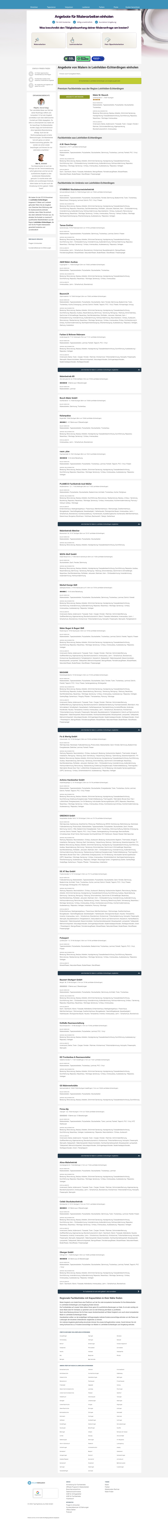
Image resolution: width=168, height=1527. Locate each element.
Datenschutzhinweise (73, 1492)
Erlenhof (90, 1455)
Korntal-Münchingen (93, 1373)
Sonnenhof (91, 1459)
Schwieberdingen (121, 1424)
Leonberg (90, 1389)
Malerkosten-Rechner (112, 1489)
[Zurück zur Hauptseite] (45, 1483)
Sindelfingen (63, 1424)
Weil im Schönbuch (65, 1443)
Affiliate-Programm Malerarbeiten (77, 1487)
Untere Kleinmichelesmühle (67, 1393)
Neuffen (119, 1428)
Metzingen (119, 1400)
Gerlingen (62, 1467)
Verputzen (69, 7)
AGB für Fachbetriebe (73, 1496)
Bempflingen (91, 1428)
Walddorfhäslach (64, 1459)
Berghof (90, 1451)
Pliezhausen (91, 1381)
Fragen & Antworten (35, 243)
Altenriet (90, 1369)
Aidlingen (119, 1408)
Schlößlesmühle (64, 1373)
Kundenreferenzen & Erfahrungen (40, 248)
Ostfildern (62, 1420)
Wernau (119, 1385)
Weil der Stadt (120, 1435)
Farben (102, 7)
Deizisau (90, 1435)
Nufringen (119, 1420)
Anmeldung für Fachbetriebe (76, 1485)
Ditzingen (90, 1412)
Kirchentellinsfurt (92, 1447)
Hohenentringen (121, 1455)
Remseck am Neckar (122, 1432)
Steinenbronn (63, 1381)
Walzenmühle (63, 1377)
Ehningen (90, 1408)
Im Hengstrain (120, 1439)
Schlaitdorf (62, 1451)
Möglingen (119, 1404)
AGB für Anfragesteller (73, 1494)
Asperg (118, 1447)
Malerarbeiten (131, 1302)
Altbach (90, 1432)
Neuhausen (63, 1428)
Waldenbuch (63, 1396)
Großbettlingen (92, 1420)
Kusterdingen (120, 1467)
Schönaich (62, 1416)
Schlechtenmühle (64, 1369)
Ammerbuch (120, 1459)
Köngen (90, 1404)
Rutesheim (91, 1463)
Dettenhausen (63, 1439)
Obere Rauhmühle (64, 1408)
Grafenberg (119, 1373)
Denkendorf (63, 1463)
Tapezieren (51, 7)
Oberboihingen (92, 1424)
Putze (116, 7)
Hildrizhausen (91, 1396)
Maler (107, 1485)
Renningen (91, 1439)
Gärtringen (119, 1377)
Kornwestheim (120, 1369)
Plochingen (120, 1389)
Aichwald (90, 1471)
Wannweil (119, 1416)
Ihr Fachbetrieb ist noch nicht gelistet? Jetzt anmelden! (99, 1291)
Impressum (70, 1499)
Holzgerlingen (63, 1455)
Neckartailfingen (64, 1471)
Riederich (90, 1443)
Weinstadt (119, 1412)
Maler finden (109, 1492)
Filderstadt (62, 1385)
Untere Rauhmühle (64, 1404)
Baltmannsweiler (121, 1463)
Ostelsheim (120, 1451)
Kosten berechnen (133, 7)
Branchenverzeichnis (73, 1489)
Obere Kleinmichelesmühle (67, 1389)
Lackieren (86, 7)
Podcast (69, 1512)
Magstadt (90, 1385)
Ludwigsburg (120, 1443)
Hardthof (119, 1393)
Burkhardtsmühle (64, 1412)
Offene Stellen (71, 1510)
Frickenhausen (120, 1381)
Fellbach (90, 1393)
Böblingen (62, 1432)
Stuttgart (62, 1400)
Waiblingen (91, 1467)
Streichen (34, 7)
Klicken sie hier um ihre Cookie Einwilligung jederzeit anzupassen (43, 1517)
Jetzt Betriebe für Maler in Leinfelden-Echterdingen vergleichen (99, 370)
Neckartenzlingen (92, 1377)
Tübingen (119, 1396)
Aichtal (61, 1435)
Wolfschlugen (63, 1447)
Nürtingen (90, 1416)
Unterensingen (92, 1400)
